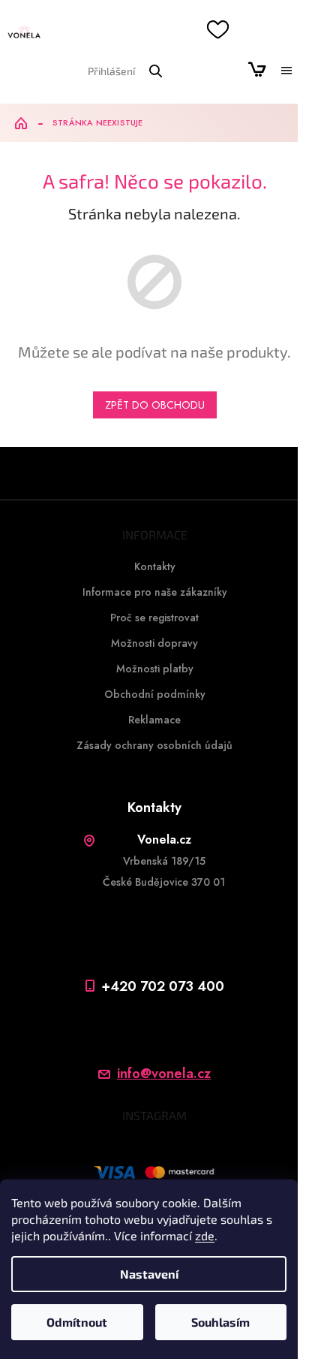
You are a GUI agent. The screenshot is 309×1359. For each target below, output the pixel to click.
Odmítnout (76, 1322)
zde (204, 1235)
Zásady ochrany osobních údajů (154, 745)
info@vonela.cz (164, 1074)
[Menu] (287, 71)
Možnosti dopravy (154, 643)
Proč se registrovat (154, 617)
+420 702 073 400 (162, 986)
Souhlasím (220, 1322)
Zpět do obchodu (155, 404)
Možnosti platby (155, 668)
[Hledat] (155, 71)
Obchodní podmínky (155, 694)
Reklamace (154, 719)
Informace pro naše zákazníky (154, 591)
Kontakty (155, 566)
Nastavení (149, 1274)
